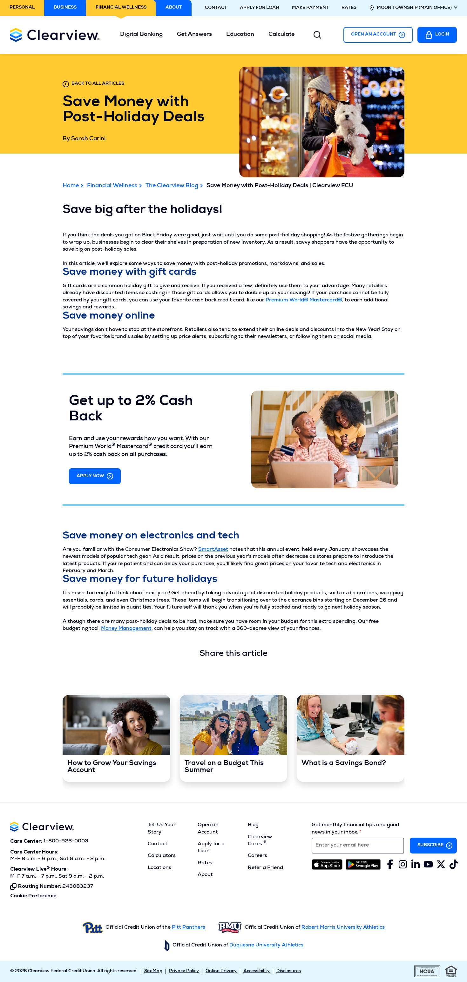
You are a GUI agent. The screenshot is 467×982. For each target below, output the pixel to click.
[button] (143, 35)
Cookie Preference (33, 896)
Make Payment (310, 8)
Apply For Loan (259, 8)
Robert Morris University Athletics (343, 927)
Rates (349, 8)
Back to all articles (97, 84)
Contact (216, 8)
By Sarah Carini (84, 139)
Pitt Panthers (188, 927)
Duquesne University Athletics (266, 945)
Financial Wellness (112, 186)
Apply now (90, 476)
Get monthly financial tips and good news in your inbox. (355, 829)
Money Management (126, 628)
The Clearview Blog (172, 186)
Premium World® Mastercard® (304, 300)
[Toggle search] (317, 35)
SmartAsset (213, 549)
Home (71, 186)
